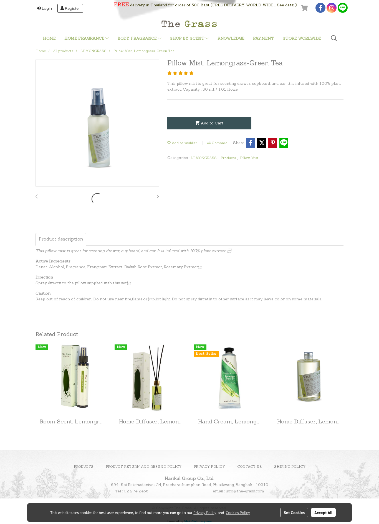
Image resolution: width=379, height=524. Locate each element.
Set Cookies (294, 512)
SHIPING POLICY (289, 467)
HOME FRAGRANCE (84, 39)
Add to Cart (211, 123)
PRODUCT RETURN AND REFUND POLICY (143, 467)
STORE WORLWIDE (302, 39)
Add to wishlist (184, 143)
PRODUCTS (84, 467)
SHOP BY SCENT (188, 39)
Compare (219, 143)
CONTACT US (249, 467)
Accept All (323, 512)
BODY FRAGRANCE (138, 39)
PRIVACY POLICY (209, 467)
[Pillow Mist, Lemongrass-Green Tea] (97, 123)
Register (72, 8)
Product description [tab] (61, 239)
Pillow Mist (249, 158)
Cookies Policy (238, 512)
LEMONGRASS (204, 158)
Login (46, 8)
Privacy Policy (204, 512)
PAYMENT (263, 39)
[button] (334, 38)
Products (229, 158)
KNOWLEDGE (231, 39)
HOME (49, 39)
